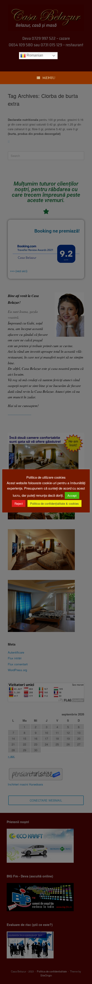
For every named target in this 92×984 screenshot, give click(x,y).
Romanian (34, 55)
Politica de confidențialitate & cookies (54, 503)
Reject (19, 503)
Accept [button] (72, 495)
